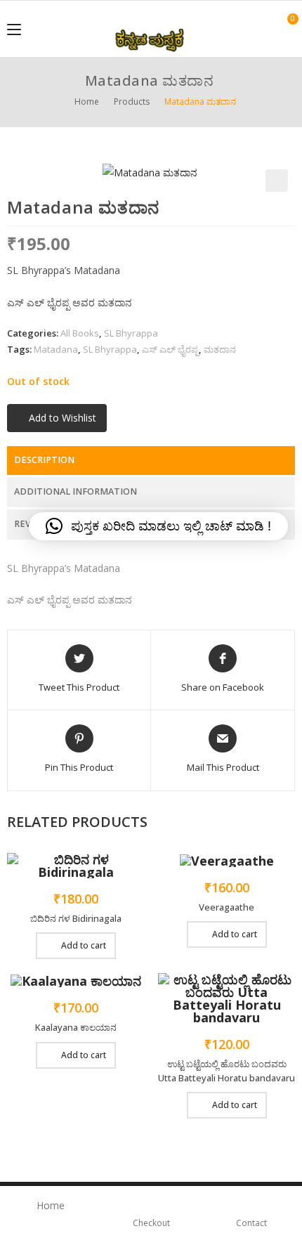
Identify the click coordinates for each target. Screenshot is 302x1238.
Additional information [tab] (75, 491)
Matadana (56, 349)
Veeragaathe (226, 907)
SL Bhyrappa (131, 333)
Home (51, 1205)
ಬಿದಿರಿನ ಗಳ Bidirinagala (76, 918)
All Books (79, 333)
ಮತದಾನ (220, 349)
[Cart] (285, 28)
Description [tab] (44, 460)
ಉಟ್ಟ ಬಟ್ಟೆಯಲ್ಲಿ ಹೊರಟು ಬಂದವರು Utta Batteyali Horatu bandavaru (226, 1070)
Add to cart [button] (83, 945)
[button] (276, 180)
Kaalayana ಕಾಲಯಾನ (76, 1027)
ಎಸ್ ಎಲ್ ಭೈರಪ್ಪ (170, 349)
